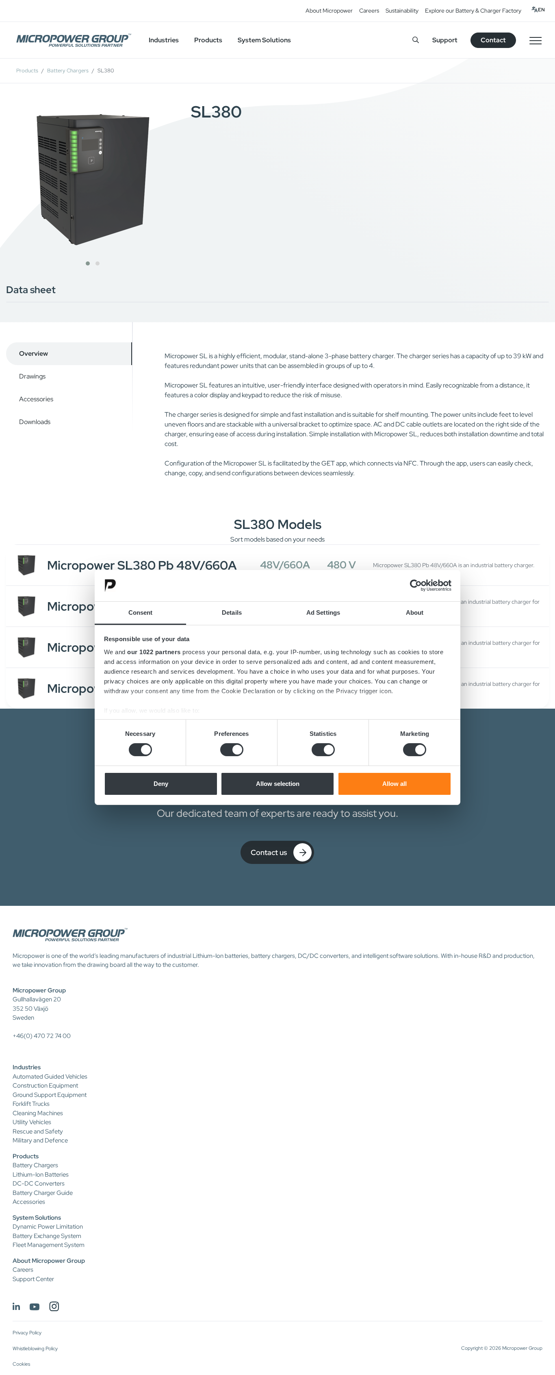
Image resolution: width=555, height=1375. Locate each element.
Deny (161, 783)
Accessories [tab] (36, 399)
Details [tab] (232, 612)
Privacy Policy (27, 1332)
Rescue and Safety (38, 1131)
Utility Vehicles (32, 1122)
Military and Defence (40, 1140)
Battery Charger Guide (43, 1193)
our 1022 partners (154, 651)
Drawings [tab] (32, 376)
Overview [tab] (33, 353)
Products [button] (208, 40)
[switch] (231, 749)
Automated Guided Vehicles (50, 1077)
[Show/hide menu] (535, 40)
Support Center (33, 1279)
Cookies (21, 1364)
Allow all (394, 783)
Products (27, 70)
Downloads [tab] (34, 422)
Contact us (269, 852)
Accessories (29, 1202)
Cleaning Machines (38, 1113)
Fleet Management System (49, 1245)
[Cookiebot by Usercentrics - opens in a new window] (415, 585)
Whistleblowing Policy (35, 1348)
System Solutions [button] (264, 40)
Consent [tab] (140, 612)
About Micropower (329, 10)
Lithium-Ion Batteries (41, 1174)
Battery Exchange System (47, 1236)
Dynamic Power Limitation (48, 1227)
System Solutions (37, 1218)
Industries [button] (164, 40)
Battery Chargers (68, 70)
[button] (88, 263)
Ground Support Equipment (50, 1095)
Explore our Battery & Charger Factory (473, 10)
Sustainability (402, 10)
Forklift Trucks (31, 1104)
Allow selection (277, 783)
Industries (27, 1067)
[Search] (415, 40)
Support (444, 40)
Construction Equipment (45, 1085)
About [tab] (415, 612)
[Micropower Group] (73, 40)
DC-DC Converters (39, 1183)
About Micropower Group (49, 1261)
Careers (369, 10)
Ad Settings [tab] (323, 612)
